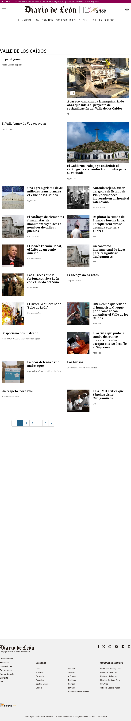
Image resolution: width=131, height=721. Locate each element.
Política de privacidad (44, 716)
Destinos (72, 680)
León (36, 20)
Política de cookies (64, 716)
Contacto (4, 678)
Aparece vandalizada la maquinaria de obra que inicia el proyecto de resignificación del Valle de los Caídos (95, 105)
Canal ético (102, 716)
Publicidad (4, 662)
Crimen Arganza (54, 1)
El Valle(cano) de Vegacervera (24, 124)
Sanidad (71, 669)
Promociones (6, 670)
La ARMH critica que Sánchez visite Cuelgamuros (108, 394)
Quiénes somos (6, 659)
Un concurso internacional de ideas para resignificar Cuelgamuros (109, 251)
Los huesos (75, 362)
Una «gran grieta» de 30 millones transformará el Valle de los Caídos (44, 191)
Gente (86, 20)
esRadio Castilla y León (110, 688)
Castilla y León (42, 684)
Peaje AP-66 (40, 1)
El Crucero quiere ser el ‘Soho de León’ (44, 306)
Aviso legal (29, 716)
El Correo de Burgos (108, 676)
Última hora (24, 20)
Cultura (97, 20)
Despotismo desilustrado (20, 333)
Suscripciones (6, 666)
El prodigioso (11, 59)
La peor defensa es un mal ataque (43, 364)
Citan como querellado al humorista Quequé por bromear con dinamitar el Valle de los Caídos (110, 311)
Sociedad (61, 20)
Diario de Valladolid (108, 672)
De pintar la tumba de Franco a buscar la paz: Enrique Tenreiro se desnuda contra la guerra (109, 224)
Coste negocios (92, 1)
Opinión (71, 684)
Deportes (74, 20)
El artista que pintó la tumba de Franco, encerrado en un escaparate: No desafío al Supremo (110, 340)
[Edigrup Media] (8, 705)
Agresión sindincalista (73, 1)
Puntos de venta (7, 674)
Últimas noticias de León (78, 692)
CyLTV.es (104, 684)
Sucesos (109, 20)
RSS (1, 682)
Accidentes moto (25, 1)
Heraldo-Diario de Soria (110, 680)
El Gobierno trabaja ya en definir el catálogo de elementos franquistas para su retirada (96, 169)
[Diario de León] (65, 9)
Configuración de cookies (84, 716)
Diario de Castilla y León (110, 669)
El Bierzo (39, 672)
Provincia (48, 20)
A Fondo (72, 676)
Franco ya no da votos (83, 275)
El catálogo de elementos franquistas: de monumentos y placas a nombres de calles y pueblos (45, 224)
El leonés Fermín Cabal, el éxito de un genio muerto (44, 249)
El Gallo (71, 688)
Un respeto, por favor (17, 391)
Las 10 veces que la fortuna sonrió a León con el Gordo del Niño (43, 278)
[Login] (127, 9)
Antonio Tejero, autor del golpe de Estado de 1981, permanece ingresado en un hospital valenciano (111, 195)
